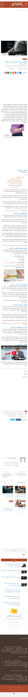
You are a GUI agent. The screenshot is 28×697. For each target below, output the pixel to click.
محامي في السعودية (9, 649)
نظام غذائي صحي (18, 300)
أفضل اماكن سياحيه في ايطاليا (12, 651)
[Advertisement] (14, 25)
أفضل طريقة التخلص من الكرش (15, 185)
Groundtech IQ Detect (10, 676)
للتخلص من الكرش (20, 177)
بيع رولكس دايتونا (20, 665)
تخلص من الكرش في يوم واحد (22, 416)
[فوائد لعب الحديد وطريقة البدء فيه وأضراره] (7, 489)
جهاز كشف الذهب (19, 676)
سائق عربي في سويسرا (12, 677)
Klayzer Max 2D (21, 677)
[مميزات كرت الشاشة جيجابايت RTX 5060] (24, 578)
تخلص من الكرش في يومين (12, 416)
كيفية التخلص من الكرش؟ (16, 178)
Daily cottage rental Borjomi (17, 646)
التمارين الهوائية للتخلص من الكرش (14, 180)
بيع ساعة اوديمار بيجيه (20, 652)
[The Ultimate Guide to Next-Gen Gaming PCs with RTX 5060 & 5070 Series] (24, 591)
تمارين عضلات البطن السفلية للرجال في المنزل (12, 245)
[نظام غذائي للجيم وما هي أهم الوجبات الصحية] (7, 503)
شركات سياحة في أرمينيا (19, 662)
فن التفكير (11, 689)
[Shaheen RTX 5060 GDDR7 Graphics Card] (24, 572)
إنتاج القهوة (13, 652)
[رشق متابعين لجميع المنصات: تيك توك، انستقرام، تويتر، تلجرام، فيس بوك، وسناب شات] (24, 597)
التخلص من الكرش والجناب (7, 411)
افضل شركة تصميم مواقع (17, 674)
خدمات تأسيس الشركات (19, 649)
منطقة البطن (5, 189)
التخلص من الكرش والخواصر (22, 414)
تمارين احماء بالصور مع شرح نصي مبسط (13, 210)
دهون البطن (21, 334)
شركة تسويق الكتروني (17, 660)
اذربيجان (17, 466)
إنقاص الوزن (8, 228)
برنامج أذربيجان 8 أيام (16, 663)
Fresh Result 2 (24, 651)
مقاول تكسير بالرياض (20, 679)
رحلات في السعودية (19, 648)
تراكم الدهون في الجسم (11, 110)
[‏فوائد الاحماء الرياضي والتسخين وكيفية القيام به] (20, 489)
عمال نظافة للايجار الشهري (10, 679)
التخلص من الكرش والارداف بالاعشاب (18, 411)
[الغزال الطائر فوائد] (20, 503)
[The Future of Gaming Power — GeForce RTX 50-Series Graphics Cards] (24, 585)
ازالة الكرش (6, 282)
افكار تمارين (25, 59)
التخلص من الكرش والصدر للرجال (12, 414)
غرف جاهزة (14, 665)
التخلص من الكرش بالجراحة (16, 183)
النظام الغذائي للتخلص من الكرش (14, 181)
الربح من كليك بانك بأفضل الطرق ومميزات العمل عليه (7, 475)
